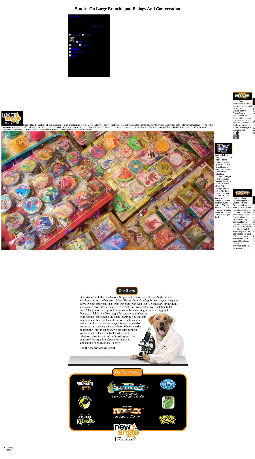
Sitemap (9, 447)
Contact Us (97, 26)
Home (9, 450)
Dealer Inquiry (75, 16)
